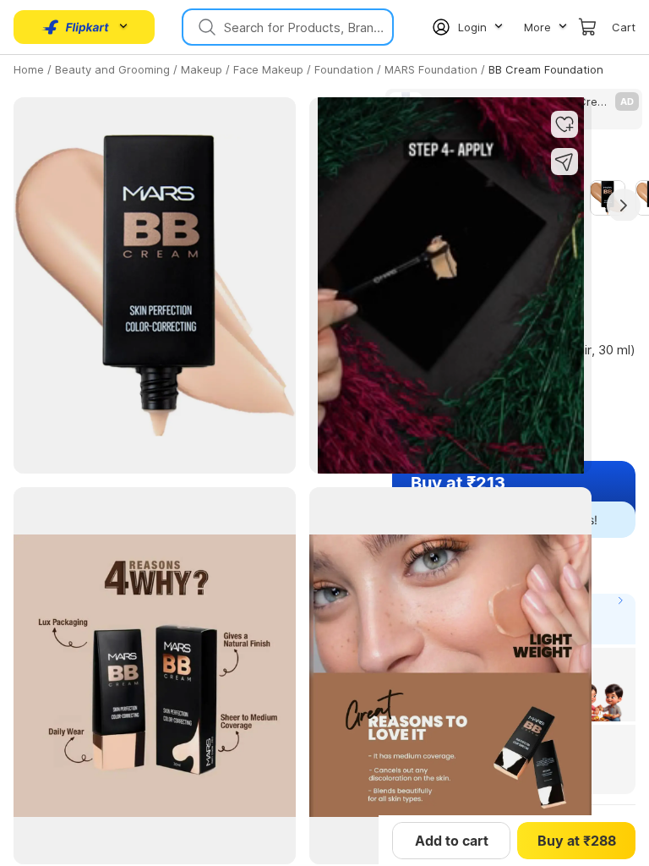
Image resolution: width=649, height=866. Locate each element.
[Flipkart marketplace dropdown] (76, 27)
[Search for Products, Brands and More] (205, 27)
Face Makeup (268, 69)
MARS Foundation (430, 69)
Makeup (201, 69)
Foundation (344, 69)
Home (29, 69)
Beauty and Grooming (112, 69)
